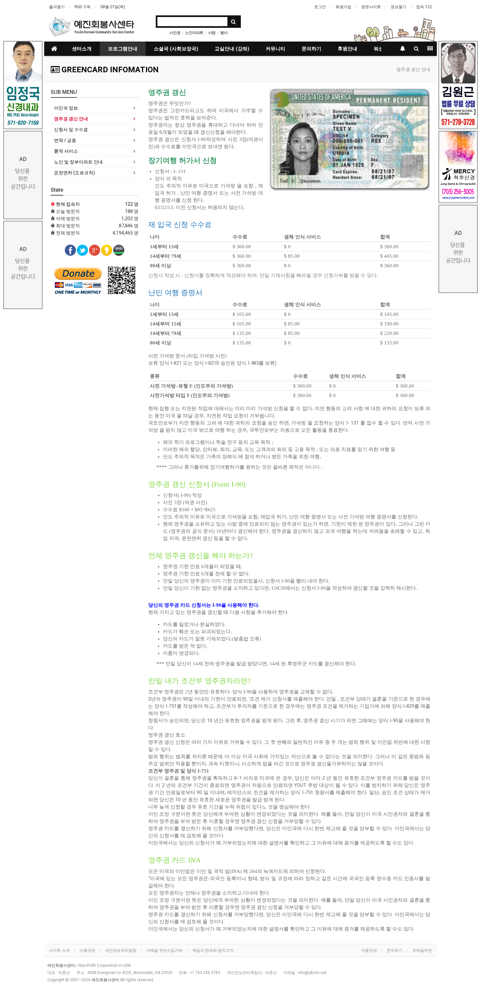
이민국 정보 (66, 108)
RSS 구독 (83, 7)
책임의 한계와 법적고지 (213, 950)
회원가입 (343, 7)
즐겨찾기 (57, 7)
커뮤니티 (275, 49)
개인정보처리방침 (120, 950)
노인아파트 (194, 32)
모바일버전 (422, 950)
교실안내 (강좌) (232, 49)
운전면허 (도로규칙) (74, 172)
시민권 (174, 32)
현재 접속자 (68, 204)
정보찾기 (398, 7)
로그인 (320, 7)
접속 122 (424, 7)
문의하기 (311, 49)
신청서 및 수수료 (71, 129)
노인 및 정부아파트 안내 (78, 162)
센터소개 (82, 49)
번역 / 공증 (65, 140)
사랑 (211, 32)
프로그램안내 (122, 49)
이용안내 (369, 950)
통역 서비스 (66, 151)
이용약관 (87, 950)
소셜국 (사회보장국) (176, 49)
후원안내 (347, 49)
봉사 (223, 32)
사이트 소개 (59, 950)
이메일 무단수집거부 (164, 950)
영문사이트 (371, 7)
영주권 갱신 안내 (71, 118)
